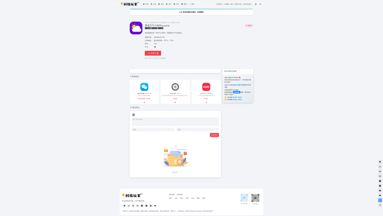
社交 (149, 98)
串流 (176, 98)
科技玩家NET (209, 211)
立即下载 (155, 53)
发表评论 (214, 135)
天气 (158, 22)
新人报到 (172, 194)
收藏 (250, 25)
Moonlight (175, 93)
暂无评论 (136, 107)
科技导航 (179, 194)
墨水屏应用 (153, 22)
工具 (169, 22)
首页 (147, 22)
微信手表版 (144, 93)
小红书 (206, 93)
